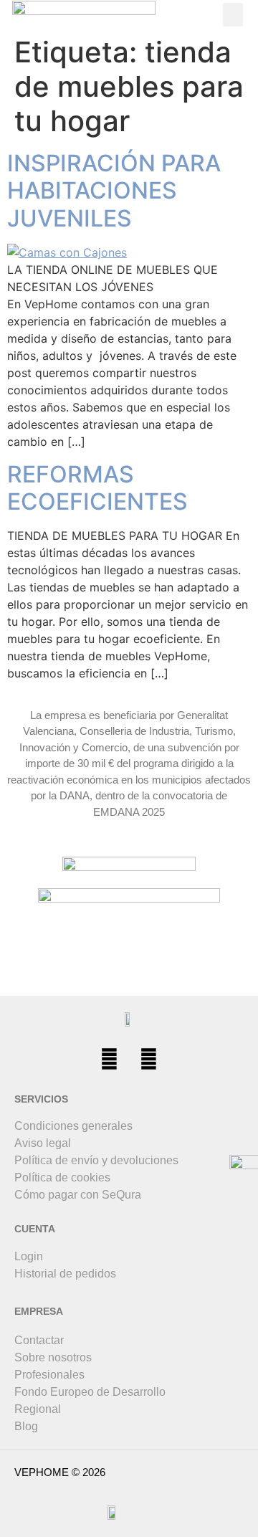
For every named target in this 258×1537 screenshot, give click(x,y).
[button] (233, 15)
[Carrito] (164, 14)
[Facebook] (110, 1059)
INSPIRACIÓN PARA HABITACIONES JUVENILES (114, 190)
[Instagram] (149, 1059)
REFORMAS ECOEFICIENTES (97, 487)
